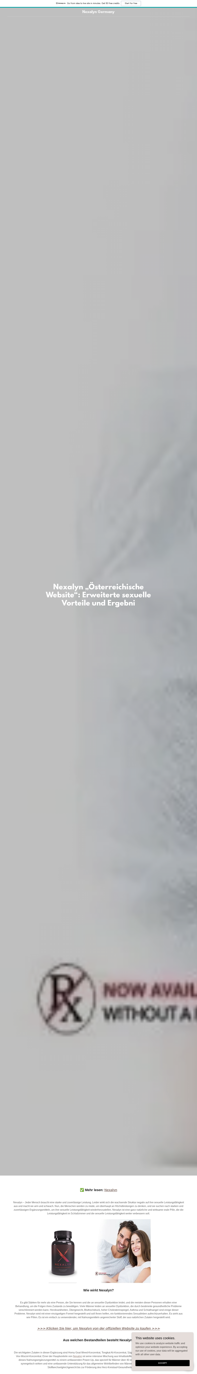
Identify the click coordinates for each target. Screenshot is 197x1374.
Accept (162, 1363)
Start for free (131, 3)
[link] (98, 12)
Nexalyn (77, 1356)
